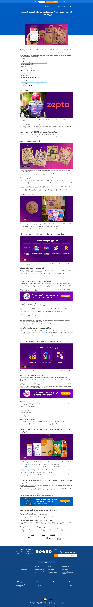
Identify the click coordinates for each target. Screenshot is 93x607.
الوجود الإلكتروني (49, 285)
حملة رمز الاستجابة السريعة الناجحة (34, 136)
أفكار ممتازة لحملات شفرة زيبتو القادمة (28, 68)
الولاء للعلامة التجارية (45, 332)
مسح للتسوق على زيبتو (25, 66)
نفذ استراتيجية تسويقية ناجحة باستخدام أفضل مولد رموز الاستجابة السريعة (34, 83)
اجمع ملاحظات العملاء (25, 75)
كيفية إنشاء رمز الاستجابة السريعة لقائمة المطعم (52, 571)
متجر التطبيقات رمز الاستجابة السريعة (61, 277)
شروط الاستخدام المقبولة (21, 584)
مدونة (68, 6)
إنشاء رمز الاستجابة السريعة (51, 1)
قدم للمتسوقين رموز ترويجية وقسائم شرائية (29, 73)
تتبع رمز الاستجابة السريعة (32, 335)
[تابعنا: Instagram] (43, 551)
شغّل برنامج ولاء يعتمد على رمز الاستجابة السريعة (30, 77)
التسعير (37, 586)
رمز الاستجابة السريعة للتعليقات (33, 317)
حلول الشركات (38, 585)
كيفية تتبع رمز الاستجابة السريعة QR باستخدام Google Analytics (67, 572)
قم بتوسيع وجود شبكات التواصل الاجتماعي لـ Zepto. (30, 72)
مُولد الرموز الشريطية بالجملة (26, 565)
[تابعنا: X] (37, 551)
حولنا (37, 582)
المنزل (71, 6)
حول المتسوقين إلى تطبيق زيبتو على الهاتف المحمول (30, 70)
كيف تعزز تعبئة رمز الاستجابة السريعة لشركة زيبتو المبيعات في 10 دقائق (52, 6)
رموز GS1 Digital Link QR (29, 466)
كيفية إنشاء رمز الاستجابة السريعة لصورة (66, 568)
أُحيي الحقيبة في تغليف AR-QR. (27, 64)
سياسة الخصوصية (19, 585)
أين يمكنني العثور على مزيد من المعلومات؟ (28, 85)
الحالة (37, 584)
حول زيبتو (22, 61)
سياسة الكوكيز (19, 586)
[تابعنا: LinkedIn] (50, 551)
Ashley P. (56, 19)
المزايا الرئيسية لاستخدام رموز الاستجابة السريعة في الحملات (32, 80)
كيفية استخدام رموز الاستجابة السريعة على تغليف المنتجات (32, 177)
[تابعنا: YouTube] (47, 551)
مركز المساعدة (71, 585)
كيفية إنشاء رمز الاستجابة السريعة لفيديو (52, 568)
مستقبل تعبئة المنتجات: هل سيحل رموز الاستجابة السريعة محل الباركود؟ (34, 82)
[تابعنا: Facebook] (40, 551)
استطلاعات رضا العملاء (64, 323)
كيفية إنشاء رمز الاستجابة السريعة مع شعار (25, 568)
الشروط (18, 581)
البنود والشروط (19, 582)
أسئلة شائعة (71, 582)
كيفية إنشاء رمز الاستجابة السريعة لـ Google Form (39, 568)
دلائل (70, 581)
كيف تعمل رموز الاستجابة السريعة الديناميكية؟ (33, 379)
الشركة (37, 581)
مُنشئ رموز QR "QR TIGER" (60, 189)
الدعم (53, 581)
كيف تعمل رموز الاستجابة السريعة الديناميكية (66, 565)
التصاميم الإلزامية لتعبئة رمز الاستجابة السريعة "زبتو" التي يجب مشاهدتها (34, 63)
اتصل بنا (70, 584)
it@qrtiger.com (55, 582)
